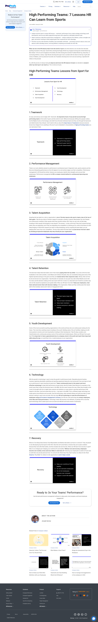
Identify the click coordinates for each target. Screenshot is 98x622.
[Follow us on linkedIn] (75, 614)
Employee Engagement (27, 595)
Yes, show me (10, 27)
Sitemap (72, 618)
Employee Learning (27, 603)
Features (42, 6)
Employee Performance (27, 592)
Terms (16, 614)
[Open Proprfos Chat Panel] (93, 618)
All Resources (9, 606)
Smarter (31, 455)
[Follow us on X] (78, 614)
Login (78, 1)
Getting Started (9, 592)
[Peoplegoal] (10, 6)
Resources (66, 6)
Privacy (8, 614)
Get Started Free (87, 1)
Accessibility (25, 614)
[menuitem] (58, 2)
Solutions (57, 6)
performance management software (50, 397)
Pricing (50, 6)
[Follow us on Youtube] (86, 614)
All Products (42, 606)
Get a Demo (68, 1)
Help (74, 6)
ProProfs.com (42, 603)
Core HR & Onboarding (27, 600)
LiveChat (41, 592)
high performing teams (82, 125)
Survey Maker (42, 598)
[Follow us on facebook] (82, 614)
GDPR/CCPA (34, 614)
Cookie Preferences (11, 617)
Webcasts (8, 600)
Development (25, 598)
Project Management (44, 600)
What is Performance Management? (30, 6)
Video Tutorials (9, 595)
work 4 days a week (64, 455)
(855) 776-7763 (59, 1)
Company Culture (43, 531)
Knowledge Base (43, 595)
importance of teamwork (71, 123)
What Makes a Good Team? (58, 550)
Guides (7, 598)
